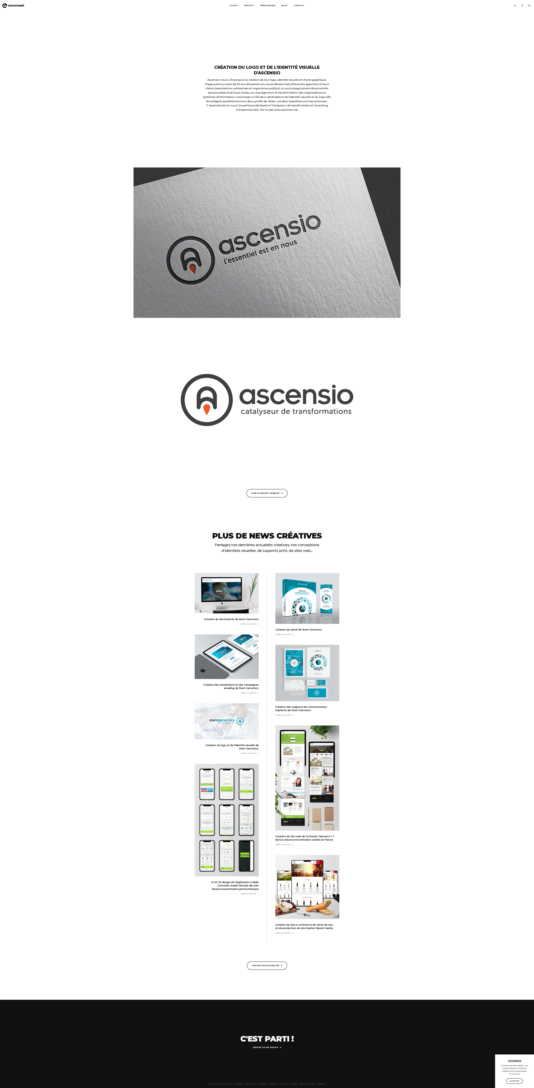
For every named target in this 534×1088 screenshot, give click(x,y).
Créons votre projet (266, 1047)
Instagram (250, 1084)
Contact (299, 5)
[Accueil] (14, 5)
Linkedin (283, 1084)
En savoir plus (514, 1074)
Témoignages (268, 5)
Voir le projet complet (265, 493)
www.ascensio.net (286, 109)
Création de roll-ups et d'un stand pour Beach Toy (522, 5)
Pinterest (262, 1084)
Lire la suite (250, 624)
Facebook (238, 1084)
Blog (285, 5)
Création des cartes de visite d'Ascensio (515, 5)
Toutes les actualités (266, 966)
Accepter (514, 1081)
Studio (234, 5)
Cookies (321, 1084)
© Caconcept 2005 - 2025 (220, 1084)
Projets (249, 5)
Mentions (303, 1084)
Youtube (273, 1084)
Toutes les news (529, 5)
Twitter (293, 1084)
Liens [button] (313, 1084)
